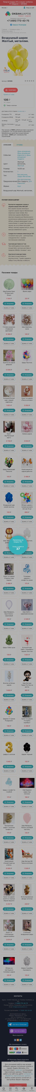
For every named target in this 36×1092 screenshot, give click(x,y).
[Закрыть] (27, 536)
